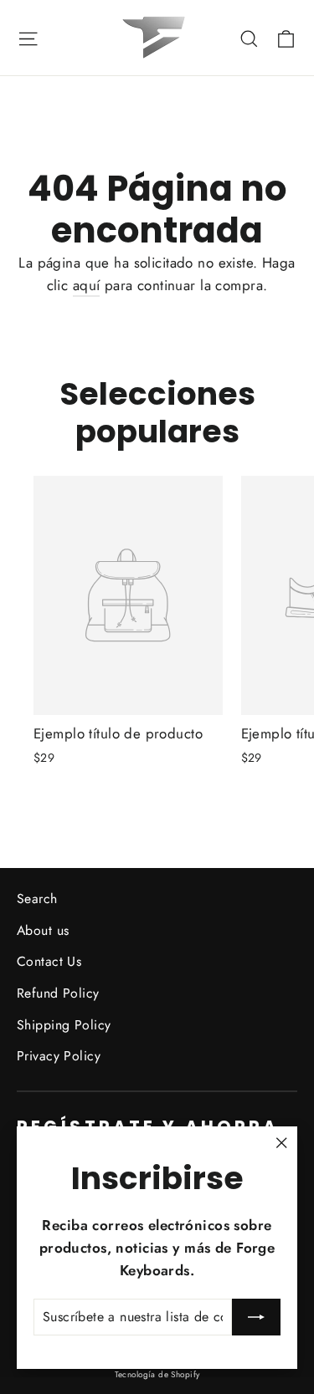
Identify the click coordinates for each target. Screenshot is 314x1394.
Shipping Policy (64, 1024)
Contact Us (49, 961)
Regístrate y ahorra (148, 1126)
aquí (86, 285)
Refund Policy (58, 993)
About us (43, 930)
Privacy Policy (58, 1055)
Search (37, 898)
